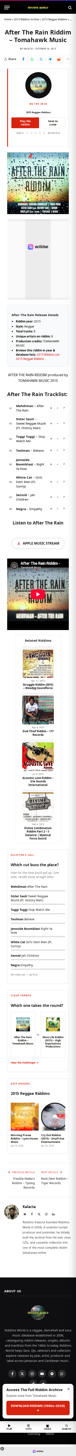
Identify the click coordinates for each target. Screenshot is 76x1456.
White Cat (24, 477)
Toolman (23, 450)
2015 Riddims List (48, 354)
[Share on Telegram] (50, 59)
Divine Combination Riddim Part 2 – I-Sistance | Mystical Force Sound (38, 833)
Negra (21, 509)
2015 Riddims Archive (26, 19)
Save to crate (53, 122)
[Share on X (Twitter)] (41, 59)
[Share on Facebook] (23, 59)
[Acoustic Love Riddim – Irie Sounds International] (38, 755)
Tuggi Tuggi (25, 436)
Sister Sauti (25, 419)
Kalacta (28, 48)
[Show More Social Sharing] (68, 59)
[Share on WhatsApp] (32, 59)
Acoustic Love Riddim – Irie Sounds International (38, 781)
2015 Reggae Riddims (54, 19)
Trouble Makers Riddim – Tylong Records (23, 1183)
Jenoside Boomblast (24, 462)
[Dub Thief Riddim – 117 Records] (38, 708)
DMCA (50, 1433)
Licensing (34, 1433)
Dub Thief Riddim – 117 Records (38, 732)
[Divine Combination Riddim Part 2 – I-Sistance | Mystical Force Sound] (38, 805)
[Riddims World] (38, 7)
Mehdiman (24, 406)
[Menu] (7, 7)
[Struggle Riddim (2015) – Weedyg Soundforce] (38, 662)
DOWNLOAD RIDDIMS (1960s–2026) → (38, 1408)
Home (7, 19)
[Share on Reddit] (59, 59)
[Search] (69, 7)
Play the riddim (25, 122)
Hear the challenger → (25, 1062)
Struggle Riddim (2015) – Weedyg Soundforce (38, 686)
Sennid (21, 495)
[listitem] (25, 1123)
